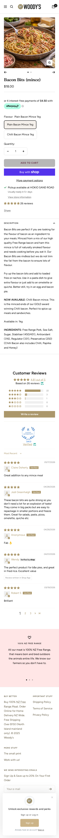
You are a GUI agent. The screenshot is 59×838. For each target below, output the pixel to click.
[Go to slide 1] (28, 72)
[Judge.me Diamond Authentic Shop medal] (28, 433)
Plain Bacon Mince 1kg (20, 124)
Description (11, 223)
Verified (27, 444)
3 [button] (30, 613)
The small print (12, 753)
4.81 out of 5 (38, 379)
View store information (19, 197)
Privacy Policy (41, 714)
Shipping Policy (42, 701)
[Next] (53, 72)
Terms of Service (42, 708)
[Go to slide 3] (32, 679)
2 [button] (25, 613)
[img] (12, 462)
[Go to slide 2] (30, 72)
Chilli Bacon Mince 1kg (20, 134)
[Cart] (53, 6)
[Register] (50, 789)
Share (7, 210)
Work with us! (12, 759)
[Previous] (5, 72)
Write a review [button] (29, 414)
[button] (12, 203)
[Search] (11, 6)
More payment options (29, 180)
